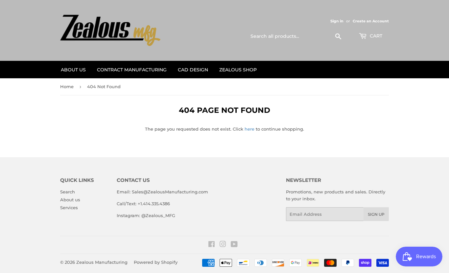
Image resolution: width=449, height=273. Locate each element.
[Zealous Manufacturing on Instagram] (223, 245)
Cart (375, 36)
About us (70, 199)
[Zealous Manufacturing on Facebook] (211, 245)
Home (67, 86)
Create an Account (371, 21)
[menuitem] (73, 69)
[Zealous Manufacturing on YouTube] (234, 245)
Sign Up (376, 214)
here (249, 129)
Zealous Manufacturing (102, 262)
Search (67, 191)
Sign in (336, 21)
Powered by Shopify (155, 262)
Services (69, 207)
